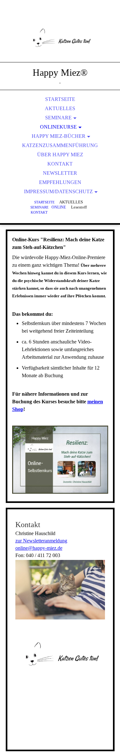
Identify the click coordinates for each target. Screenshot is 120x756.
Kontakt (60, 163)
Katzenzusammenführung (60, 145)
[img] (60, 38)
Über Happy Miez (60, 154)
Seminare (58, 117)
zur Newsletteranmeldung (41, 540)
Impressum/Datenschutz (58, 191)
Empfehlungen (60, 182)
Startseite (60, 99)
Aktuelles (60, 108)
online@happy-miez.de (38, 548)
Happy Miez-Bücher (58, 136)
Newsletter (60, 173)
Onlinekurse (58, 127)
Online (59, 207)
